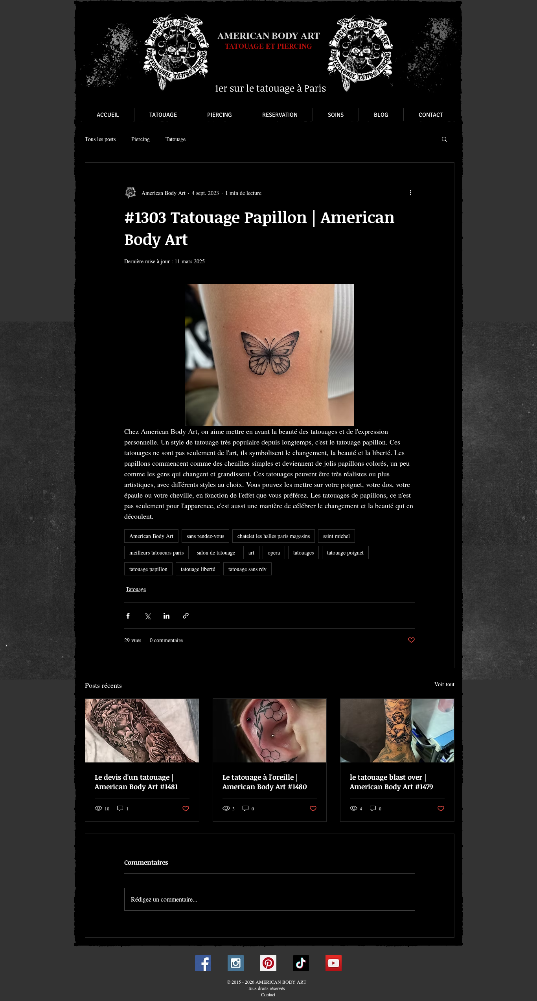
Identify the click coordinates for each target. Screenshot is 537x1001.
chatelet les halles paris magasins (273, 536)
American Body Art (151, 536)
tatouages (303, 552)
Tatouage (176, 139)
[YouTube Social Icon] (334, 963)
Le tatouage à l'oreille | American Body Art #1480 (265, 781)
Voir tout (444, 684)
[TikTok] (301, 963)
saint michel (336, 536)
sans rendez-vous (205, 536)
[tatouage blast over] (397, 730)
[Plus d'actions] (410, 192)
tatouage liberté (198, 569)
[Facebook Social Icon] (203, 963)
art (251, 552)
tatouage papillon (148, 569)
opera (274, 552)
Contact (268, 994)
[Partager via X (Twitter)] (147, 615)
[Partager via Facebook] (128, 615)
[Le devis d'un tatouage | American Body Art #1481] (142, 730)
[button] (444, 139)
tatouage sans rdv (247, 569)
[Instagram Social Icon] (236, 963)
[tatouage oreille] (270, 730)
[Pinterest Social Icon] (268, 963)
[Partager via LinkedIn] (166, 615)
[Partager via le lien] (185, 615)
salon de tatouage (216, 552)
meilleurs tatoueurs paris (156, 552)
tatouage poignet (345, 552)
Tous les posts (100, 139)
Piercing (140, 139)
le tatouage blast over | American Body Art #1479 (391, 781)
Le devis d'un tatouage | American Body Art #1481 (136, 781)
